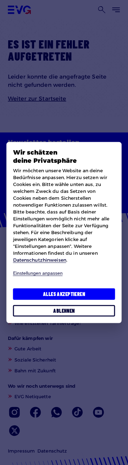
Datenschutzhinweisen (39, 260)
